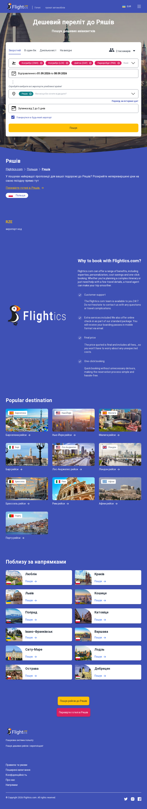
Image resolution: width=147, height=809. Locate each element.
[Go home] (17, 731)
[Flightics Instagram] (133, 799)
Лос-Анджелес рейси (65, 469)
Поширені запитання (18, 769)
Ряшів (46, 169)
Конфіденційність (16, 774)
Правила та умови (16, 764)
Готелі (38, 7)
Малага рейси (107, 435)
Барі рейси (12, 469)
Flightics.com (14, 169)
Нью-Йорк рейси (62, 435)
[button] (139, 6)
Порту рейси (13, 537)
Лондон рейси (107, 469)
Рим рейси (58, 503)
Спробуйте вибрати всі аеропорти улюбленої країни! (35, 86)
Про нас (10, 779)
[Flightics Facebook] (139, 799)
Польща (32, 169)
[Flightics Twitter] (126, 799)
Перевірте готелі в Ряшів (23, 188)
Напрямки (12, 784)
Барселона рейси (16, 435)
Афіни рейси (106, 503)
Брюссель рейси (16, 503)
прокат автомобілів (55, 7)
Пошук (29, 581)
